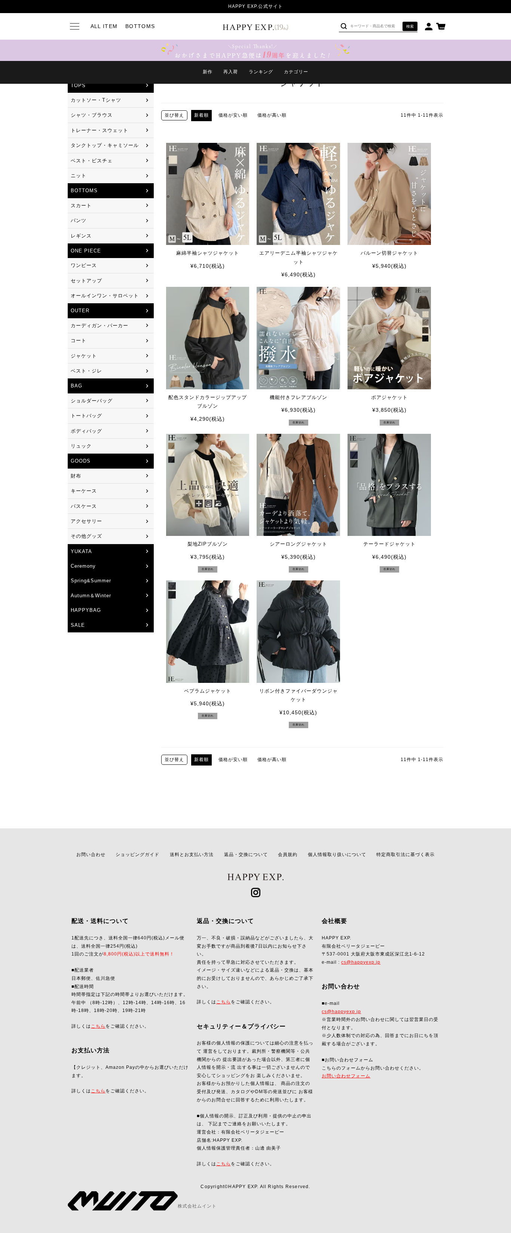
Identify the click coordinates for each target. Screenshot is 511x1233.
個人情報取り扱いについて (337, 854)
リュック (81, 446)
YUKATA (81, 551)
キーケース (84, 491)
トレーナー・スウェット (99, 130)
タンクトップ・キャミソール (105, 145)
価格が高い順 (272, 115)
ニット (78, 175)
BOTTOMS (84, 190)
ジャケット (84, 356)
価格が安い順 (233, 115)
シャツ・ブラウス (92, 115)
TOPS (78, 85)
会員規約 (287, 854)
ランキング (261, 71)
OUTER (80, 310)
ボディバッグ (86, 431)
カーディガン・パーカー (99, 325)
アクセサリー (86, 521)
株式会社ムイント (197, 1206)
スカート (81, 205)
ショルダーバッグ (92, 401)
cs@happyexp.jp (360, 962)
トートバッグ (86, 415)
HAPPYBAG (86, 610)
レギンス (81, 236)
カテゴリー (296, 71)
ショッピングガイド (137, 854)
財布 (76, 476)
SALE (78, 625)
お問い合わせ (90, 854)
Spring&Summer (91, 580)
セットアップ (86, 280)
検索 (410, 26)
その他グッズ (86, 536)
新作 (207, 71)
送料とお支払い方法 (192, 854)
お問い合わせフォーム (346, 1076)
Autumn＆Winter (91, 595)
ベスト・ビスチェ (92, 160)
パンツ (78, 220)
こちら (98, 1026)
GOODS (81, 461)
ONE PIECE (86, 251)
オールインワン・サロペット (105, 295)
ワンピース (84, 265)
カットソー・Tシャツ (96, 100)
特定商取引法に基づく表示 (405, 854)
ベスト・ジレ (86, 371)
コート (78, 340)
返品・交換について (246, 854)
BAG (76, 386)
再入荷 (230, 71)
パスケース (84, 506)
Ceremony (83, 566)
